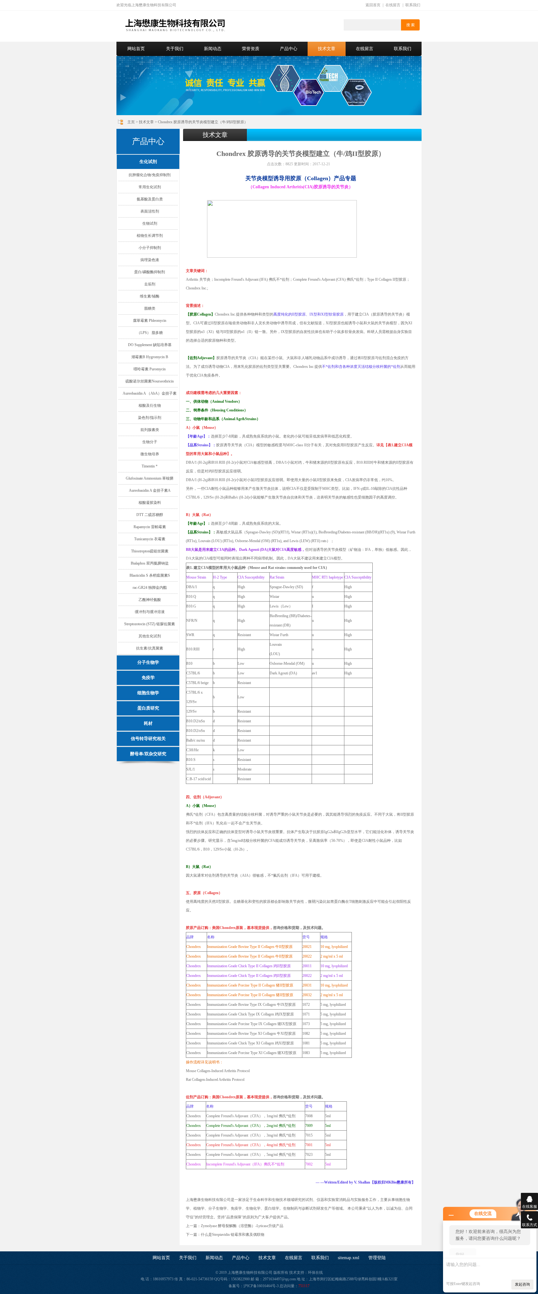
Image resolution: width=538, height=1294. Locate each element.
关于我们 (174, 48)
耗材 (148, 723)
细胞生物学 (148, 693)
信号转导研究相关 (148, 738)
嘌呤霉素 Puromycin (150, 369)
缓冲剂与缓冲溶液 (150, 612)
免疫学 (148, 677)
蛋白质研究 (148, 708)
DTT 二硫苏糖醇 (149, 515)
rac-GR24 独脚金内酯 (150, 587)
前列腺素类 (149, 430)
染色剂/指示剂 (149, 417)
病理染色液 (149, 260)
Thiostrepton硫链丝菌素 (149, 551)
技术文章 (326, 48)
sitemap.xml (348, 1257)
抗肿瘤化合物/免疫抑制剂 (150, 175)
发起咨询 (522, 1284)
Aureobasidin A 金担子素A (150, 490)
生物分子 (149, 442)
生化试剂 (148, 161)
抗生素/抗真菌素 (149, 648)
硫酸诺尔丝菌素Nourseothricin (149, 381)
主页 (131, 122)
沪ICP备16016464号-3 (261, 1286)
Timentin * (150, 466)
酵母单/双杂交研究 (148, 754)
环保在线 (315, 1272)
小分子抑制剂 (150, 248)
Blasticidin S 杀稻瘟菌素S (150, 575)
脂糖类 (149, 308)
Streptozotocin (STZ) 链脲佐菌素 (149, 624)
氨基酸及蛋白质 (150, 199)
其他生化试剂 (150, 636)
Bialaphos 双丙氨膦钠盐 (150, 563)
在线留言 (392, 5)
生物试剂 (149, 223)
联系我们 (412, 5)
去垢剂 (149, 284)
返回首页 (373, 5)
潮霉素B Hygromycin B (149, 357)
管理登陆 (377, 1257)
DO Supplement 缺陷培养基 (150, 345)
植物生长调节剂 (150, 235)
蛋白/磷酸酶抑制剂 (149, 272)
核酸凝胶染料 (150, 502)
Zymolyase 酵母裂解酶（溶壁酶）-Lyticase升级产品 (242, 1226)
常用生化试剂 (150, 187)
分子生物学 (148, 662)
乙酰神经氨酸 (150, 600)
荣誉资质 (250, 48)
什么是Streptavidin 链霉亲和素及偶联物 (232, 1234)
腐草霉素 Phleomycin (149, 320)
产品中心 (288, 48)
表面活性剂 (149, 211)
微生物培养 (149, 454)
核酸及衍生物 (150, 405)
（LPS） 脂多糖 (150, 333)
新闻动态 (212, 48)
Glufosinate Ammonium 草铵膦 (149, 478)
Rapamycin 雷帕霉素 (150, 527)
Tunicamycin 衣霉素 (149, 539)
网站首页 (136, 48)
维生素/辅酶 (149, 296)
